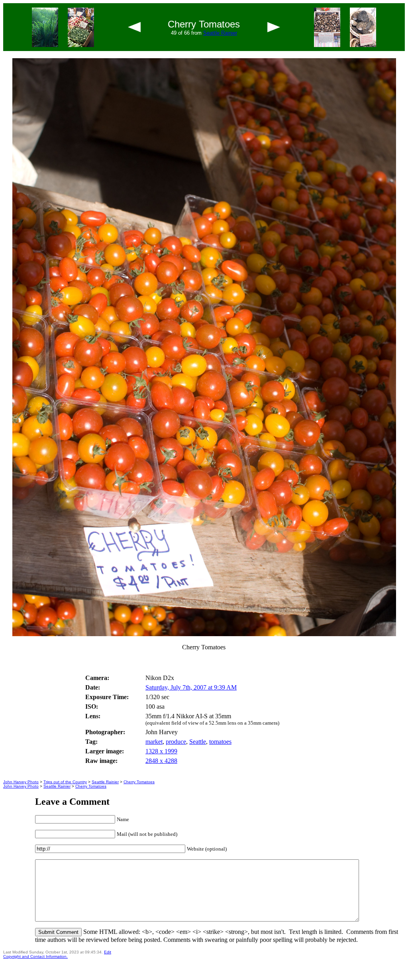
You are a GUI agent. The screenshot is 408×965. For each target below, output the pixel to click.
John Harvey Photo (21, 782)
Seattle (197, 741)
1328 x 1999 (161, 751)
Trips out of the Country (65, 782)
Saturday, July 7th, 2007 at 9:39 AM (191, 687)
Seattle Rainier (220, 33)
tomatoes (220, 741)
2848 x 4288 (161, 760)
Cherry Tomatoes (139, 782)
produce (176, 741)
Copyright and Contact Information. (35, 956)
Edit (107, 952)
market (154, 741)
